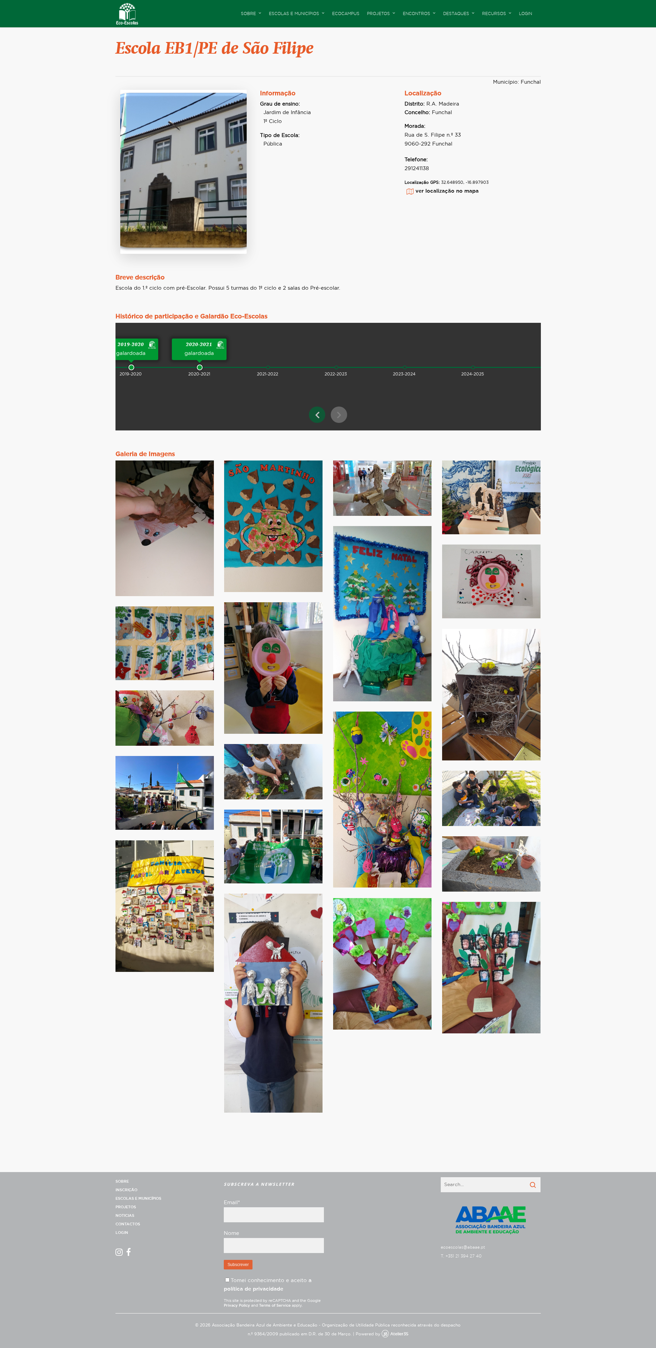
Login (525, 14)
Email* (232, 1202)
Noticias (124, 1216)
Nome (231, 1233)
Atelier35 (399, 1334)
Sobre (122, 1181)
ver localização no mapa (447, 191)
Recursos (494, 14)
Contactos (127, 1224)
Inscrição (126, 1190)
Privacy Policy (237, 1305)
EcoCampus (345, 14)
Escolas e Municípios (138, 1198)
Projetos (125, 1207)
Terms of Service (275, 1305)
